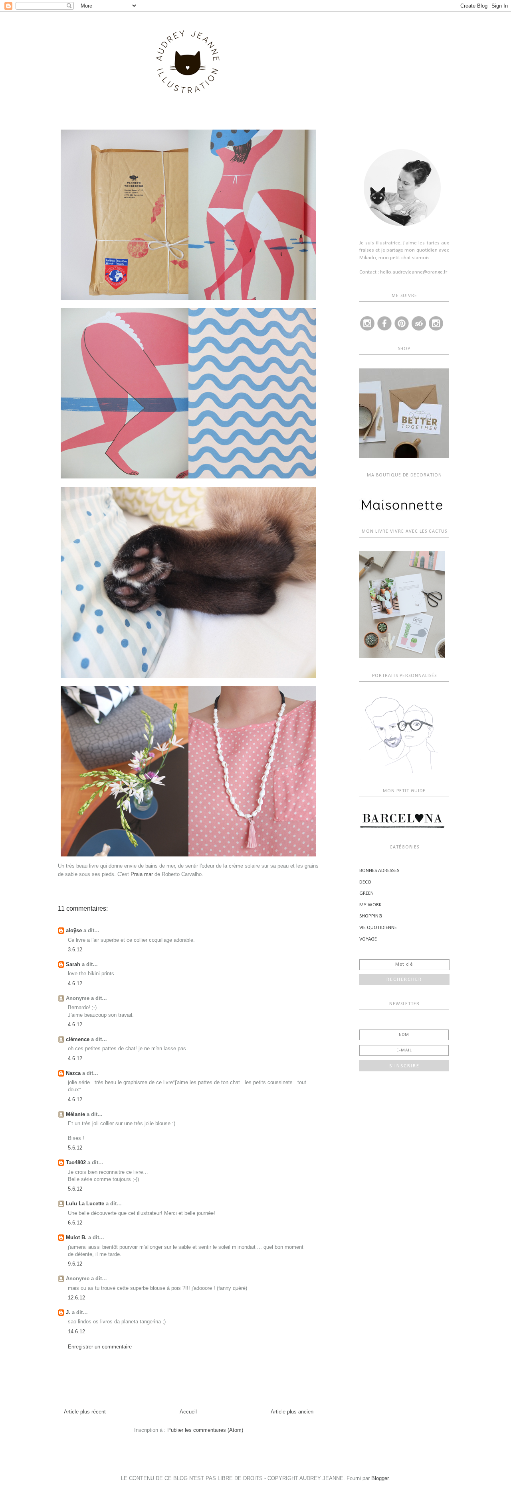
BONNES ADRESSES (379, 870)
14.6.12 (76, 1332)
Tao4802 (76, 1162)
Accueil (188, 1412)
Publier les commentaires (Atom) (205, 1430)
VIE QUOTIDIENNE (378, 927)
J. (68, 1312)
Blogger (379, 1478)
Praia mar (142, 874)
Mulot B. (76, 1237)
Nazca (73, 1073)
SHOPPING (370, 916)
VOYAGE (368, 939)
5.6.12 (75, 1148)
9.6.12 (75, 1264)
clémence (77, 1039)
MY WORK (370, 904)
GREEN (366, 893)
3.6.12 (75, 950)
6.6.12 (75, 1223)
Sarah (73, 964)
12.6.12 (76, 1298)
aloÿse (74, 930)
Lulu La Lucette (85, 1204)
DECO (365, 882)
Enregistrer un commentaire (100, 1347)
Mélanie (75, 1114)
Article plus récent (85, 1412)
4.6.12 (75, 983)
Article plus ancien (292, 1412)
